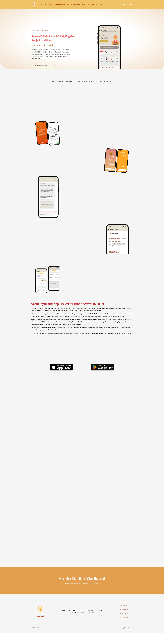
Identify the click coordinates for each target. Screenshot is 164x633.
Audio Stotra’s (49, 4)
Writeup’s (91, 4)
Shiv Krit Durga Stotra (41, 399)
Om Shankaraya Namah (42, 494)
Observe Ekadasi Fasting (78, 4)
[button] (127, 383)
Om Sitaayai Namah (75, 494)
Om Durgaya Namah (40, 505)
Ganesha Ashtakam (75, 399)
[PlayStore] (124, 4)
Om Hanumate (108, 483)
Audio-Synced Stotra (78, 134)
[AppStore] (120, 4)
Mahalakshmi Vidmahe (76, 483)
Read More (38, 412)
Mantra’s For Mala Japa (62, 4)
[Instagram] (127, 4)
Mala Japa (52, 162)
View (35, 486)
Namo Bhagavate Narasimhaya (114, 505)
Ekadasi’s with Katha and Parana (52, 110)
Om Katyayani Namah (76, 505)
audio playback (118, 322)
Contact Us (99, 4)
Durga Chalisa (72, 424)
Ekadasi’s (57, 92)
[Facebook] (131, 4)
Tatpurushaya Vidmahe (41, 483)
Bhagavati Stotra (39, 424)
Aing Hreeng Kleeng (110, 494)
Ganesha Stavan (108, 424)
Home (41, 4)
